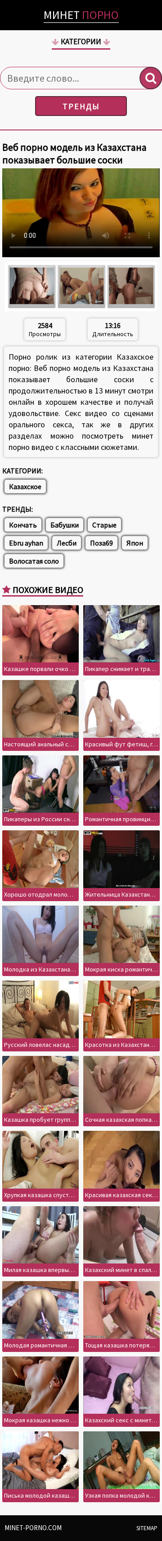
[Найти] (151, 78)
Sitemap (147, 1528)
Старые (104, 524)
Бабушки (64, 524)
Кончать (23, 524)
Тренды (81, 106)
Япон (134, 542)
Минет (81, 14)
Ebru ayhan (26, 542)
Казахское (25, 486)
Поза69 (101, 542)
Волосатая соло (34, 560)
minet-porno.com (33, 1527)
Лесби (66, 542)
